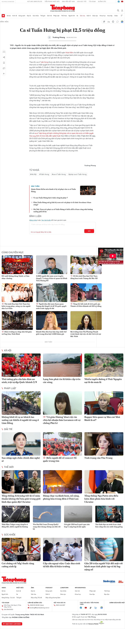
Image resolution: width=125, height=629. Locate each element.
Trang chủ (3, 15)
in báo (113, 22)
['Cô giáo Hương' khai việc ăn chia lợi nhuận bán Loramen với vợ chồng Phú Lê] (62, 403)
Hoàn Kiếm (69, 52)
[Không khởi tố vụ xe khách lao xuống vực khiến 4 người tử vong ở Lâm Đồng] (21, 403)
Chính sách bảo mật (117, 603)
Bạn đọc (106, 594)
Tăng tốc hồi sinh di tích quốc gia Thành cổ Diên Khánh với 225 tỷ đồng (85, 305)
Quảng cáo (102, 1)
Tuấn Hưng (44, 62)
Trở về (4, 74)
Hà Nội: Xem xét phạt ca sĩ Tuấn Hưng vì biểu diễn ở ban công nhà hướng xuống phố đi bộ (63, 210)
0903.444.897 (60, 605)
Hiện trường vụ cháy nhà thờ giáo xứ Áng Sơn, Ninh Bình (17, 333)
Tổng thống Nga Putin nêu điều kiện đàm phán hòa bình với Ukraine (101, 498)
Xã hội (9, 16)
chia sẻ (104, 22)
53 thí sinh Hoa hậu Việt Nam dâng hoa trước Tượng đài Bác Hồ (84, 277)
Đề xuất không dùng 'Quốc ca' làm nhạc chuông (15, 277)
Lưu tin (4, 63)
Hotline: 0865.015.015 (34, 1)
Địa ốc (29, 16)
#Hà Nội (33, 174)
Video (116, 16)
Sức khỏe (36, 16)
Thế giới (42, 16)
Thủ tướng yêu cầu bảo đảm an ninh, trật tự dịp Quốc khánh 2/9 (19, 381)
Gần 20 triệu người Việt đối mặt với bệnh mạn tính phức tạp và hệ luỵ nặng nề (103, 566)
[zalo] (96, 608)
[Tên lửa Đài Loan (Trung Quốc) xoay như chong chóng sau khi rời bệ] (47, 514)
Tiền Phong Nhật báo (52, 1)
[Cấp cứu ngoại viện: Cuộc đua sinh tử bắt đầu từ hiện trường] (62, 549)
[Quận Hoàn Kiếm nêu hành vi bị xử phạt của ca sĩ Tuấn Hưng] (88, 190)
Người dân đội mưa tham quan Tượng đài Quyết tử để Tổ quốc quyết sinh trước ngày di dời (51, 306)
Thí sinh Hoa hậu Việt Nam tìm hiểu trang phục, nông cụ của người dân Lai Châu (16, 306)
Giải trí (89, 16)
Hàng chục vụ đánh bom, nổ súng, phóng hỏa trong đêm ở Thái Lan (61, 497)
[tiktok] (91, 608)
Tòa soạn (92, 1)
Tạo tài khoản (46, 220)
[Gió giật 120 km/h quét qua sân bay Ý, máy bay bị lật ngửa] (78, 514)
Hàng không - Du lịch (8, 597)
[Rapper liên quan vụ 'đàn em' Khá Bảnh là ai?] (103, 403)
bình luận (118, 22)
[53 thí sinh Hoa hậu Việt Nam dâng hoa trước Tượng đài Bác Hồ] (86, 264)
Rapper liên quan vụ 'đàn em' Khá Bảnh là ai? (102, 418)
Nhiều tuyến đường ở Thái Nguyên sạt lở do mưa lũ (103, 381)
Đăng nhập (33, 220)
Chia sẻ (4, 57)
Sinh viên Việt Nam (68, 1)
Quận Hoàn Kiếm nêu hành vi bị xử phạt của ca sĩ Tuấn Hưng (53, 190)
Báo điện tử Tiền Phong (62, 8)
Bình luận (4, 68)
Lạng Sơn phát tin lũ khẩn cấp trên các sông (61, 381)
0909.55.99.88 (35, 605)
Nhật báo (20, 588)
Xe (77, 16)
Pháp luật (56, 16)
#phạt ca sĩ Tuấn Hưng (77, 174)
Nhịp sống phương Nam (53, 597)
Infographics (80, 588)
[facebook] (118, 1)
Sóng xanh (22, 16)
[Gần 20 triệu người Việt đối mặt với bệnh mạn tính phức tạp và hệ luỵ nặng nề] (103, 549)
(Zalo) (42, 605)
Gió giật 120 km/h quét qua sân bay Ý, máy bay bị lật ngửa (77, 525)
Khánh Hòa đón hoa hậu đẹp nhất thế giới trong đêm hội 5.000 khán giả (51, 333)
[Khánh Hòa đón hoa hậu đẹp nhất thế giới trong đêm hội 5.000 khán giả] (51, 320)
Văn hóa (82, 16)
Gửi (89, 231)
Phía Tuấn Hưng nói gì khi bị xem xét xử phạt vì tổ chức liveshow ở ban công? (62, 203)
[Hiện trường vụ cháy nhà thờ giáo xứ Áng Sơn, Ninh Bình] (17, 320)
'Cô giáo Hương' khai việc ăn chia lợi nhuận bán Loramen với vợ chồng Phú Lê (61, 420)
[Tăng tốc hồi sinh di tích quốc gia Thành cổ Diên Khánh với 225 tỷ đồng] (86, 292)
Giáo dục (95, 16)
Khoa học (103, 16)
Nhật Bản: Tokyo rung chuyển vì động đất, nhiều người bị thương (15, 525)
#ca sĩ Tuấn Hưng (59, 174)
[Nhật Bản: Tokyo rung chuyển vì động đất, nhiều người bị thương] (16, 514)
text (109, 22)
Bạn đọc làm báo (13, 624)
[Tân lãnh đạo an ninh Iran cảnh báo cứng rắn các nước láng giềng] (109, 514)
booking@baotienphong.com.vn (39, 608)
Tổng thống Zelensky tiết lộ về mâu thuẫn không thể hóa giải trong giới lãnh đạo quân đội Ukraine (21, 498)
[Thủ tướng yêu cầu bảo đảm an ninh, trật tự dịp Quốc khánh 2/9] (21, 365)
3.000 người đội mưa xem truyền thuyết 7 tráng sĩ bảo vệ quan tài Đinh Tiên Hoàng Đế (51, 278)
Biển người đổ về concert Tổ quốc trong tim (60, 459)
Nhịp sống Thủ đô (36, 597)
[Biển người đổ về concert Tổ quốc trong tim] (62, 444)
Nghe (4, 52)
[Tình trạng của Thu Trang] (103, 444)
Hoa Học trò (81, 1)
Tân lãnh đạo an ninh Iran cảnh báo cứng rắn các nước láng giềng (109, 525)
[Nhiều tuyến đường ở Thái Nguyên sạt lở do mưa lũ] (103, 365)
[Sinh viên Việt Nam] (109, 582)
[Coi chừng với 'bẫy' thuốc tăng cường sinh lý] (21, 549)
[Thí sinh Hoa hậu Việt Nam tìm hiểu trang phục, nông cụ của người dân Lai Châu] (17, 292)
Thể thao (64, 16)
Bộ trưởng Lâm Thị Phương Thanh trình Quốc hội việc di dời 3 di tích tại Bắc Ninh (85, 334)
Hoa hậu (109, 16)
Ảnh (32, 588)
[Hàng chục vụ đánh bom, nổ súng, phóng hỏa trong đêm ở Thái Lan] (62, 482)
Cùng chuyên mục (13, 252)
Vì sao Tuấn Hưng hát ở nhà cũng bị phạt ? (50, 198)
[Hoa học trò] (120, 582)
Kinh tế (14, 16)
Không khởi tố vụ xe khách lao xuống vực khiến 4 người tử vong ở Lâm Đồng (20, 420)
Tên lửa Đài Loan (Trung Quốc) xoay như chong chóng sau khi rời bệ (46, 526)
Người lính (72, 16)
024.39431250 (8, 609)
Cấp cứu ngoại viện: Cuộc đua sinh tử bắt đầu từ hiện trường (61, 565)
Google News (122, 22)
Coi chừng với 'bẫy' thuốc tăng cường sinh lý (18, 565)
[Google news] (102, 608)
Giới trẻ (49, 16)
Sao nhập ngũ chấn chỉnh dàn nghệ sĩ (21, 459)
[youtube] (122, 1)
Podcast (49, 588)
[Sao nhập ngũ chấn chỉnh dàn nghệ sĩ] (21, 444)
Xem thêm (121, 15)
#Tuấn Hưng (44, 174)
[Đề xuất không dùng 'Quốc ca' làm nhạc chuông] (17, 264)
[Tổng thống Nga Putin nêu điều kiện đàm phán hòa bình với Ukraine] (103, 482)
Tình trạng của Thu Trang (98, 457)
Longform (64, 588)
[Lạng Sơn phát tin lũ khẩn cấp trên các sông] (62, 365)
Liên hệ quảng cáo (35, 603)
